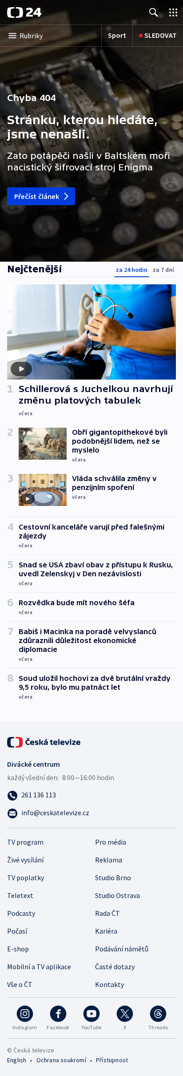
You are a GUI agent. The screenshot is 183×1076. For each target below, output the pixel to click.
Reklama (108, 859)
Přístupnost (112, 1060)
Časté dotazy (115, 966)
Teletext (20, 895)
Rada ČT (107, 913)
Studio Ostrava (117, 895)
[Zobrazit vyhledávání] (153, 12)
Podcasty (21, 913)
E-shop (18, 948)
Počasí (17, 930)
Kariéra (106, 930)
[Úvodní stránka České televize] (44, 741)
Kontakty (109, 984)
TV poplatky (25, 877)
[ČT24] (24, 12)
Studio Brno (113, 877)
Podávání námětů (121, 948)
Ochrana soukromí (61, 1060)
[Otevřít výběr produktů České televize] (173, 12)
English (16, 1060)
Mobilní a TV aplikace (39, 966)
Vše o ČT (19, 984)
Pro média (110, 841)
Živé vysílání (25, 859)
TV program (25, 841)
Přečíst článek (36, 196)
